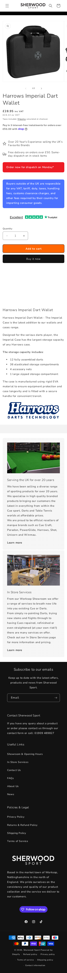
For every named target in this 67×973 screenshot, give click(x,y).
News (10, 794)
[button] (7, 6)
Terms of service (25, 960)
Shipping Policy (16, 833)
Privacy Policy (15, 817)
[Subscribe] (56, 698)
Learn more (14, 542)
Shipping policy (45, 960)
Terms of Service (17, 841)
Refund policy (30, 954)
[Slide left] (26, 88)
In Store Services (17, 762)
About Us (13, 786)
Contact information (35, 965)
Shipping (22, 119)
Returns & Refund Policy (22, 825)
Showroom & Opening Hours (25, 754)
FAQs (10, 778)
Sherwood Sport (32, 950)
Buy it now (33, 259)
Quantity (7, 228)
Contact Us (14, 770)
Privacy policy (48, 954)
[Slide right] (41, 88)
